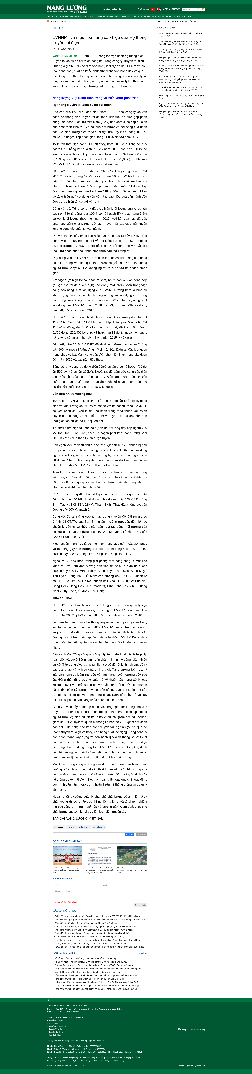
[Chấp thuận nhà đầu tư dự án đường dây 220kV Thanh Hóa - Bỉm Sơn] (132, 855)
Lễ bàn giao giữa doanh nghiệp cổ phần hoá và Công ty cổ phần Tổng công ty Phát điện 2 (96, 982)
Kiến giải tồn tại (57, 16)
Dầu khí (94, 16)
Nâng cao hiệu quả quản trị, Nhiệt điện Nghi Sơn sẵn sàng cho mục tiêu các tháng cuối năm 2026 (99, 920)
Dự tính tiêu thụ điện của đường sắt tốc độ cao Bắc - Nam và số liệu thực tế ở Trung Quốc (180, 42)
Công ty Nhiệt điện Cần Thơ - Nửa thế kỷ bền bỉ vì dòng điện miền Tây (87, 972)
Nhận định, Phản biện (73, 16)
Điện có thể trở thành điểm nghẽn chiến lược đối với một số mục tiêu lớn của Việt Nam (181, 104)
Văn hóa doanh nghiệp (182, 16)
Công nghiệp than (105, 16)
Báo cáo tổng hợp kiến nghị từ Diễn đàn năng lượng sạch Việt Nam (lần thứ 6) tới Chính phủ (99, 870)
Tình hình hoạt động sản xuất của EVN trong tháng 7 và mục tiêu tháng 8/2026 (90, 962)
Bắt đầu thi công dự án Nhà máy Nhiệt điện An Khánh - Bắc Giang (85, 958)
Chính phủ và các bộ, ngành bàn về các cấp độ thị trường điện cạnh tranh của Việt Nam (95, 926)
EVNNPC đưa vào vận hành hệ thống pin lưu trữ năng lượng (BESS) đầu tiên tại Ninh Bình (97, 916)
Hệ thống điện (99, 827)
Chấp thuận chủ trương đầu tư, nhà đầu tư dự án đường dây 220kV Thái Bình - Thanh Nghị (97, 940)
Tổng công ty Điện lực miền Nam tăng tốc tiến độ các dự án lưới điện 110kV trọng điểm (95, 986)
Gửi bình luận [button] (140, 905)
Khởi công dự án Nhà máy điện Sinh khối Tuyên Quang (181, 96)
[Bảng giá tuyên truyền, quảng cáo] (191, 1066)
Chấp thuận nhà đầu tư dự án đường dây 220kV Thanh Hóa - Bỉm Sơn (132, 870)
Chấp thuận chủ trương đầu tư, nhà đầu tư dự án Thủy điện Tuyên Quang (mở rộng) (93, 965)
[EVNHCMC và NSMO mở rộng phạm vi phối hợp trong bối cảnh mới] (67, 855)
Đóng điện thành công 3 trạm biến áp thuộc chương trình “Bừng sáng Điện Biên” (91, 933)
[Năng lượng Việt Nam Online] (67, 9)
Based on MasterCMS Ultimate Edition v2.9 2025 (66, 1066)
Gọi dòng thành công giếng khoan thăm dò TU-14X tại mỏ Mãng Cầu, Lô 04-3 (180, 50)
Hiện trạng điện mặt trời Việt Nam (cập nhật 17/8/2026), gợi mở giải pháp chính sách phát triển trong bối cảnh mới (180, 79)
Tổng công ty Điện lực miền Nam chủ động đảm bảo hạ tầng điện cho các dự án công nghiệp (97, 969)
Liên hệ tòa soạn (143, 9)
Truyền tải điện (84, 827)
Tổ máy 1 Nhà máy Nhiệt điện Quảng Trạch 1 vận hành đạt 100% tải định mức (90, 943)
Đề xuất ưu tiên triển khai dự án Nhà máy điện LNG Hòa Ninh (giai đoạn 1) (89, 937)
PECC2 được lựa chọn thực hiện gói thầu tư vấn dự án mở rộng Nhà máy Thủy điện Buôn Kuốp (99, 947)
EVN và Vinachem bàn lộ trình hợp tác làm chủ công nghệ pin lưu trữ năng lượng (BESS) (180, 88)
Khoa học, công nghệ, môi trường (158, 16)
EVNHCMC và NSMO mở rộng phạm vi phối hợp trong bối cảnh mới (65, 870)
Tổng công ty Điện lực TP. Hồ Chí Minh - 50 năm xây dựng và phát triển (87, 979)
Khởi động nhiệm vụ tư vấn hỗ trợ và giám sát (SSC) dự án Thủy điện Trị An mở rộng (93, 930)
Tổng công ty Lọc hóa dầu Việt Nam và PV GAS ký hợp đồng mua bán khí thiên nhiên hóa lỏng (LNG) (181, 114)
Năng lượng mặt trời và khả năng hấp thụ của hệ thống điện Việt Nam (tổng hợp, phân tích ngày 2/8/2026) (181, 68)
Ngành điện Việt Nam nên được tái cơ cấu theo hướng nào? (181, 34)
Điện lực (86, 16)
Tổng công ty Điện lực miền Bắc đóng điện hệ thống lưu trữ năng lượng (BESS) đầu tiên (95, 989)
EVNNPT (70, 827)
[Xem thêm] (143, 953)
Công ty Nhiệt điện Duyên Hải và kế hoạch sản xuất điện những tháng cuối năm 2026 (94, 975)
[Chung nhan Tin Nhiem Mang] (191, 1029)
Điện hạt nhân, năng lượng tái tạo (129, 16)
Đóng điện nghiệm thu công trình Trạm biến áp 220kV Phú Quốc (84, 923)
